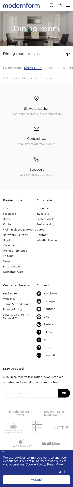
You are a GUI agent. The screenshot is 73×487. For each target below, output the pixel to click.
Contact (42, 234)
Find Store (10, 293)
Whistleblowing (46, 240)
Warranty (9, 298)
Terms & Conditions (16, 304)
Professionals (45, 219)
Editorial (8, 256)
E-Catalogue (11, 266)
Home (7, 219)
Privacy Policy (12, 309)
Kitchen (8, 224)
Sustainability (45, 224)
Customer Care (13, 271)
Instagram (50, 301)
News (6, 261)
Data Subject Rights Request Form (16, 316)
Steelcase (9, 213)
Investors (42, 213)
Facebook (50, 293)
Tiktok (48, 332)
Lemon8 (49, 355)
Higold (7, 240)
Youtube (49, 308)
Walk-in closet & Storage (19, 229)
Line (46, 316)
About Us (42, 208)
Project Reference (15, 250)
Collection (10, 245)
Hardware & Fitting (15, 234)
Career (40, 229)
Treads (48, 347)
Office (7, 208)
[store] (60, 5)
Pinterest (50, 324)
